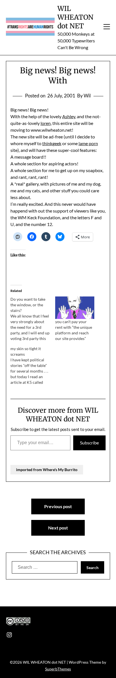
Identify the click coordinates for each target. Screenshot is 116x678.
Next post (58, 527)
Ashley (68, 116)
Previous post (58, 506)
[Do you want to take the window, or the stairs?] (32, 318)
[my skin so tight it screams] (32, 365)
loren (46, 123)
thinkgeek (51, 143)
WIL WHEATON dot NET (75, 17)
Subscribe (89, 442)
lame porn (88, 143)
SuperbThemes (58, 668)
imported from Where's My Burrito (46, 469)
